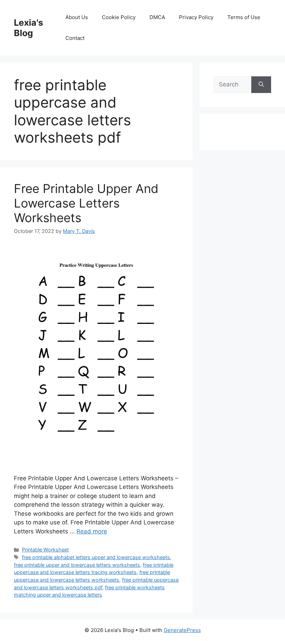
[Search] (261, 84)
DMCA (157, 17)
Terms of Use (243, 17)
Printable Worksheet (45, 550)
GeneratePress (182, 630)
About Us (76, 17)
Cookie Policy (119, 17)
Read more (91, 531)
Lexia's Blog (28, 27)
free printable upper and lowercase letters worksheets (77, 565)
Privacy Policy (196, 17)
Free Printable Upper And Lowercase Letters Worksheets (86, 203)
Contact (74, 38)
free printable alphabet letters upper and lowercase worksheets (96, 557)
